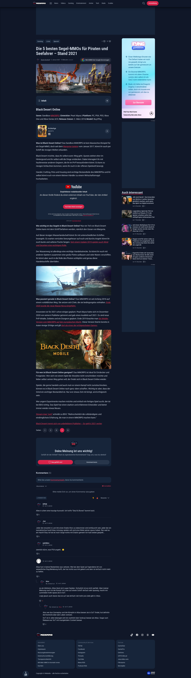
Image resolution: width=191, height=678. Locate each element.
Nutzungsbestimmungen (46, 652)
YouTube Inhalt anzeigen (73, 207)
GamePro (121, 649)
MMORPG (55, 115)
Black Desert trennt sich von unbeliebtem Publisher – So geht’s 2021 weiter (69, 423)
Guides (110, 3)
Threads (81, 656)
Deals (103, 3)
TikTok (80, 646)
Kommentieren (92, 462)
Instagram (81, 652)
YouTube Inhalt (76, 221)
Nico (47, 581)
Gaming (71, 3)
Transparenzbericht (44, 659)
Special (56, 41)
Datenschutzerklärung (88, 215)
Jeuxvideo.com (123, 659)
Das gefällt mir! (57, 462)
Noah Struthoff (45, 60)
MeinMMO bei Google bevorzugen (97, 60)
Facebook (81, 649)
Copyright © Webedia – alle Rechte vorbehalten (52, 673)
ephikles (46, 543)
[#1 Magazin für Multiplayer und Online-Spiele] (40, 3)
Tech (97, 3)
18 (107, 41)
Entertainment (81, 3)
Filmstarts (121, 662)
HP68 (45, 504)
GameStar (121, 646)
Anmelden (107, 486)
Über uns (41, 646)
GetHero (121, 652)
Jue (44, 521)
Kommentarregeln (57, 480)
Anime (91, 3)
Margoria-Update (70, 146)
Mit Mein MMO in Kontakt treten (49, 662)
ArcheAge (52, 128)
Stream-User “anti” (44, 414)
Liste (48, 41)
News (56, 3)
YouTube (81, 659)
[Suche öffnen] (143, 3)
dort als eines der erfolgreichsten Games (79, 325)
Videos (63, 3)
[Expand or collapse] (107, 100)
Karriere (40, 666)
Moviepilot (121, 666)
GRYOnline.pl (122, 656)
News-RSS (81, 662)
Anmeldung (153, 3)
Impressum (42, 649)
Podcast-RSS (82, 666)
